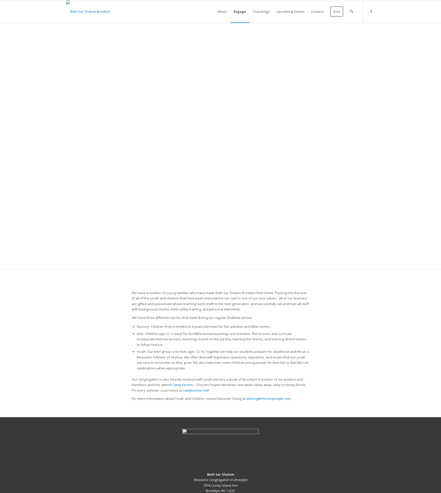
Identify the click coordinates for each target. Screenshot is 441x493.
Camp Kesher (182, 384)
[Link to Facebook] (371, 11)
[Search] (352, 11)
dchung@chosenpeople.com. (268, 398)
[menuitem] (222, 11)
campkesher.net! (196, 390)
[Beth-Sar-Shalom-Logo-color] (88, 11)
